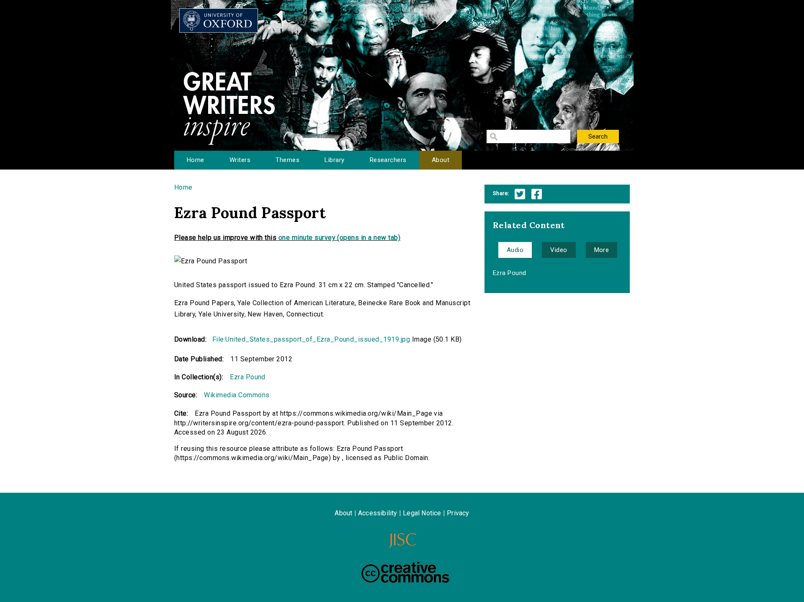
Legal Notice (422, 513)
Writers (239, 160)
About (440, 160)
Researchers (388, 160)
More (601, 250)
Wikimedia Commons (236, 395)
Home (195, 160)
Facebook (536, 194)
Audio (515, 250)
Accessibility (377, 513)
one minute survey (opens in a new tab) (339, 238)
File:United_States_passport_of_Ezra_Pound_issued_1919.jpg (311, 339)
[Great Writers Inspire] (218, 20)
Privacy (458, 513)
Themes (287, 160)
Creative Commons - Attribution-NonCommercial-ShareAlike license (405, 572)
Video (558, 250)
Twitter (520, 194)
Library (334, 160)
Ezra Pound (247, 377)
